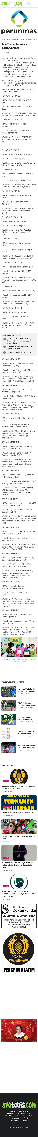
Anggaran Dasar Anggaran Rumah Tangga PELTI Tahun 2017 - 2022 (18, 787)
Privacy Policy (24, 1112)
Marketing (21, 1114)
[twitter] (7, 676)
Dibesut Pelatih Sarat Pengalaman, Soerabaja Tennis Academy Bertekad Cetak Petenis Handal (18, 893)
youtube (26, 1120)
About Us (12, 1112)
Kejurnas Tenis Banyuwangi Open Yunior (25, 718)
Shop (29, 1114)
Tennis (9, 39)
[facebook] (3, 676)
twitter (31, 1116)
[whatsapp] (11, 676)
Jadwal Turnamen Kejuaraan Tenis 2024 (17, 813)
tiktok (26, 1118)
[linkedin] (18, 676)
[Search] (32, 3)
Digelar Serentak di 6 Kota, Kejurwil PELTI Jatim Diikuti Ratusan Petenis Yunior (26, 732)
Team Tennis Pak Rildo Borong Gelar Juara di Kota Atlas (19, 348)
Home (3, 39)
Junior (21, 693)
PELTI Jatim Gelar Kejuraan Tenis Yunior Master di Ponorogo (26, 704)
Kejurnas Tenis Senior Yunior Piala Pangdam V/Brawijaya (26, 690)
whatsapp (15, 1118)
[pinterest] (15, 676)
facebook (20, 1116)
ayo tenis (25, 1127)
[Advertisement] (19, 996)
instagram (14, 1120)
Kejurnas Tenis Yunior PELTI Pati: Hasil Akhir (26, 746)
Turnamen (7, 807)
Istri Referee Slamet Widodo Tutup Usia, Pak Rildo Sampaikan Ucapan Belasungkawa (19, 341)
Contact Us (8, 1116)
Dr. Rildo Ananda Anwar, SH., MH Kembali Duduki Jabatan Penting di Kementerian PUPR (17, 865)
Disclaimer (10, 1114)
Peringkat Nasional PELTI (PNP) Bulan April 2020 (18, 837)
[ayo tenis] (11, 5)
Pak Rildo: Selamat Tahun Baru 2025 (19, 352)
